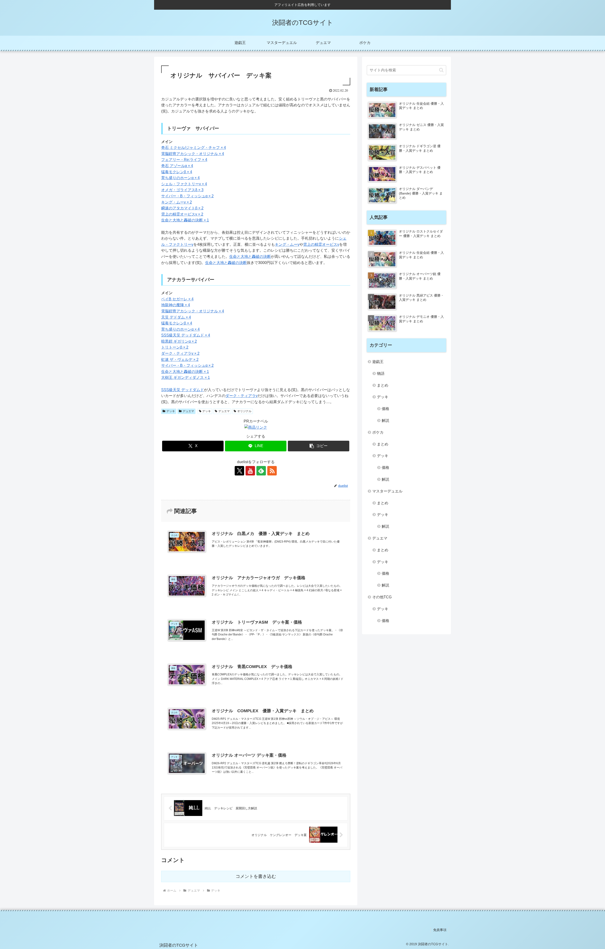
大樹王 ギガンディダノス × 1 (185, 377)
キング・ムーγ (287, 244)
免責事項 (439, 930)
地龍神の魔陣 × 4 (175, 305)
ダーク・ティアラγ (241, 396)
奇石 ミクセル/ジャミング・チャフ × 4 (193, 148)
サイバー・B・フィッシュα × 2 (187, 196)
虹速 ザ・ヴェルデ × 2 (180, 360)
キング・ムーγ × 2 (176, 202)
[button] (318, 446)
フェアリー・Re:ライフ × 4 (184, 160)
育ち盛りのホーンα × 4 (180, 178)
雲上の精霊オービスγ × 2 (182, 214)
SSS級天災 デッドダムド (182, 390)
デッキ (170, 411)
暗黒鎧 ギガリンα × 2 (179, 341)
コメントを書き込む (256, 876)
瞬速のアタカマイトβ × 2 (182, 208)
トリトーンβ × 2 (174, 347)
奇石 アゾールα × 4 (177, 166)
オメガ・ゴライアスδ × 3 (182, 190)
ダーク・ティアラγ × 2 (180, 353)
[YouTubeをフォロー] (250, 470)
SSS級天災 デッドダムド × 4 (185, 335)
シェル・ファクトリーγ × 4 (184, 184)
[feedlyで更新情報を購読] (261, 470)
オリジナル (244, 411)
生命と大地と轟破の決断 (250, 257)
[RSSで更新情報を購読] (272, 470)
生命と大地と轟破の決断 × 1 (185, 220)
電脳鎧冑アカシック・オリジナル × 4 (192, 154)
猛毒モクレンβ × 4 (176, 172)
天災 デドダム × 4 (176, 317)
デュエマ (188, 411)
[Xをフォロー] (239, 470)
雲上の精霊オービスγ (321, 244)
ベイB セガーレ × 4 (177, 299)
